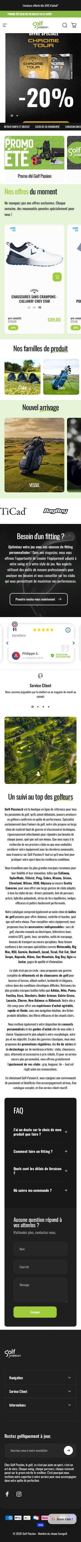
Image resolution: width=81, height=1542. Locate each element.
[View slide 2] (37, 706)
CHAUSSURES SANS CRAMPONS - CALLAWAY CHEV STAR (34, 299)
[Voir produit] (57, 276)
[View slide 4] (48, 706)
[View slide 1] (32, 706)
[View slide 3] (43, 706)
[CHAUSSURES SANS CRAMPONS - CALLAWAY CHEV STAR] (34, 254)
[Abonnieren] (68, 1450)
